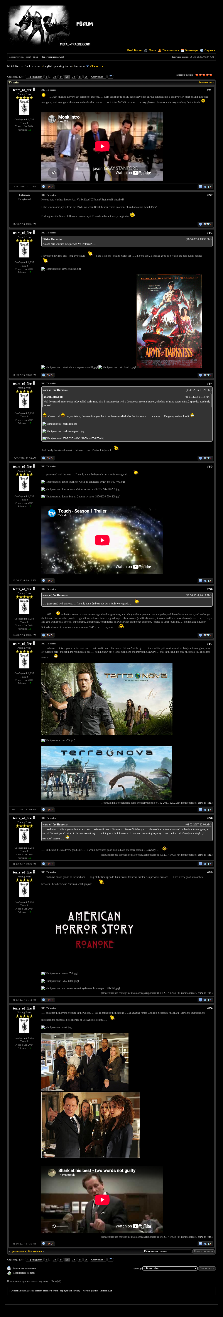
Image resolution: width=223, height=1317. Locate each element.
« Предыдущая (34, 76)
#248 (210, 818)
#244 (210, 383)
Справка (209, 50)
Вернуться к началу (70, 1290)
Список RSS (106, 1290)
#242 (210, 195)
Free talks (79, 66)
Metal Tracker (134, 50)
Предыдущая (18, 1251)
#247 (210, 643)
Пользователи (170, 50)
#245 (210, 466)
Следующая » (98, 76)
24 (61, 76)
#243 (210, 232)
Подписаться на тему (24, 1272)
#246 (210, 589)
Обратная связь (19, 1290)
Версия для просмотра (24, 1268)
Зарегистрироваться (52, 56)
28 (86, 76)
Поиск (152, 50)
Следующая (35, 1251)
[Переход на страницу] (110, 77)
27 (80, 76)
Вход (35, 56)
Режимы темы (207, 82)
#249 (210, 872)
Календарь (191, 50)
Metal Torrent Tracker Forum (24, 66)
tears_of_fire (22, 90)
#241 (210, 89)
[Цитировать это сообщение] (205, 188)
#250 (210, 1008)
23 (54, 76)
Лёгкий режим (90, 1290)
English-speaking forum (57, 66)
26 (73, 76)
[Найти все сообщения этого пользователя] (48, 188)
